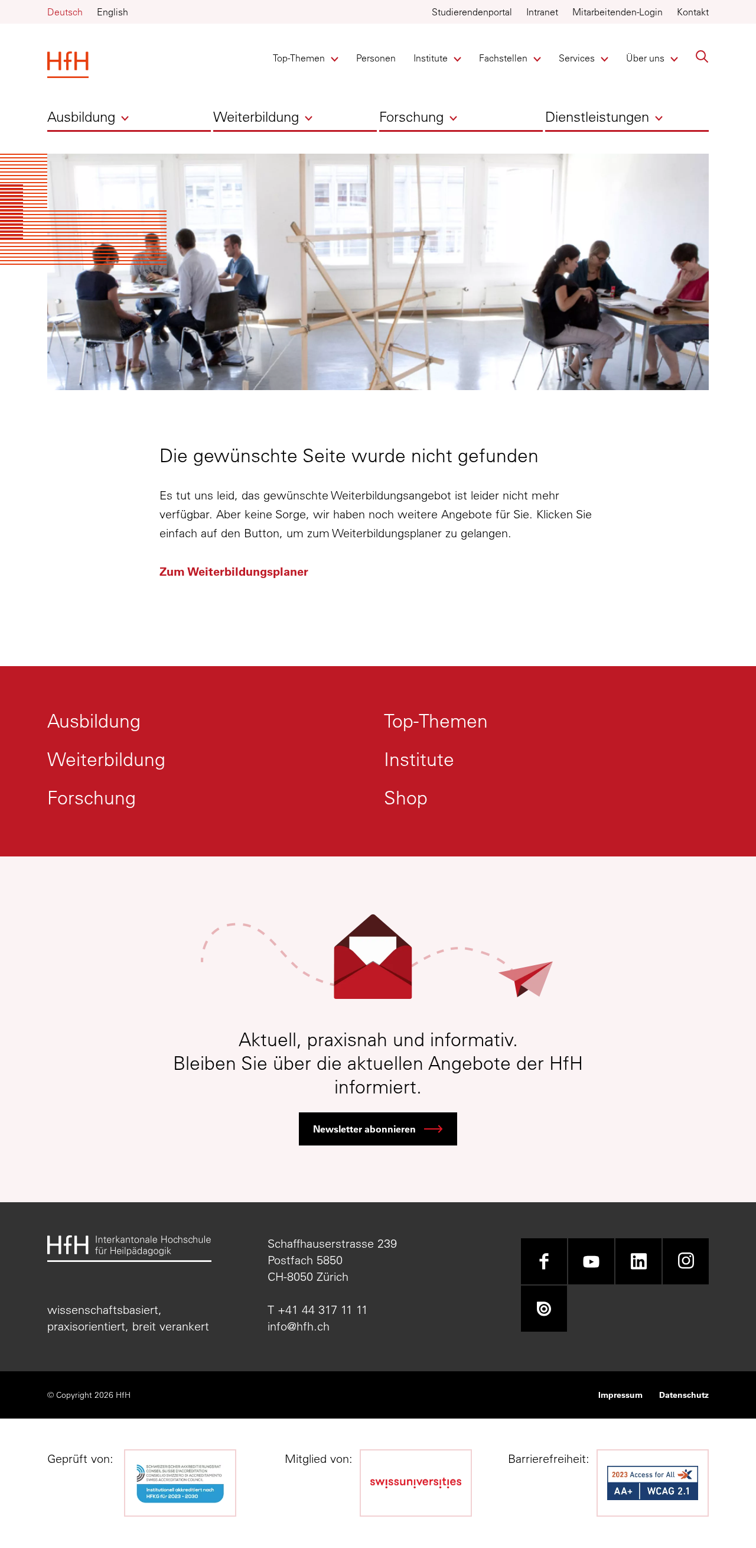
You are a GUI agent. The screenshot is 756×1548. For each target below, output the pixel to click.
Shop (406, 797)
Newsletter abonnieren (364, 1128)
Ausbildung (81, 116)
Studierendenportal (472, 12)
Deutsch (65, 12)
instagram (686, 1261)
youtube (591, 1261)
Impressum (620, 1394)
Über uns (646, 58)
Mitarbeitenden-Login (617, 12)
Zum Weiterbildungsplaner (233, 571)
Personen (376, 58)
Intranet (542, 12)
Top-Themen (299, 58)
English (112, 12)
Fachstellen (503, 58)
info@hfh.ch (299, 1326)
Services (578, 58)
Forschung (411, 116)
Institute (433, 58)
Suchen (702, 56)
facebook (544, 1261)
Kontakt (693, 12)
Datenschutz (684, 1394)
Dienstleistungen (597, 116)
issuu (544, 1309)
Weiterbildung (256, 116)
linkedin (638, 1261)
